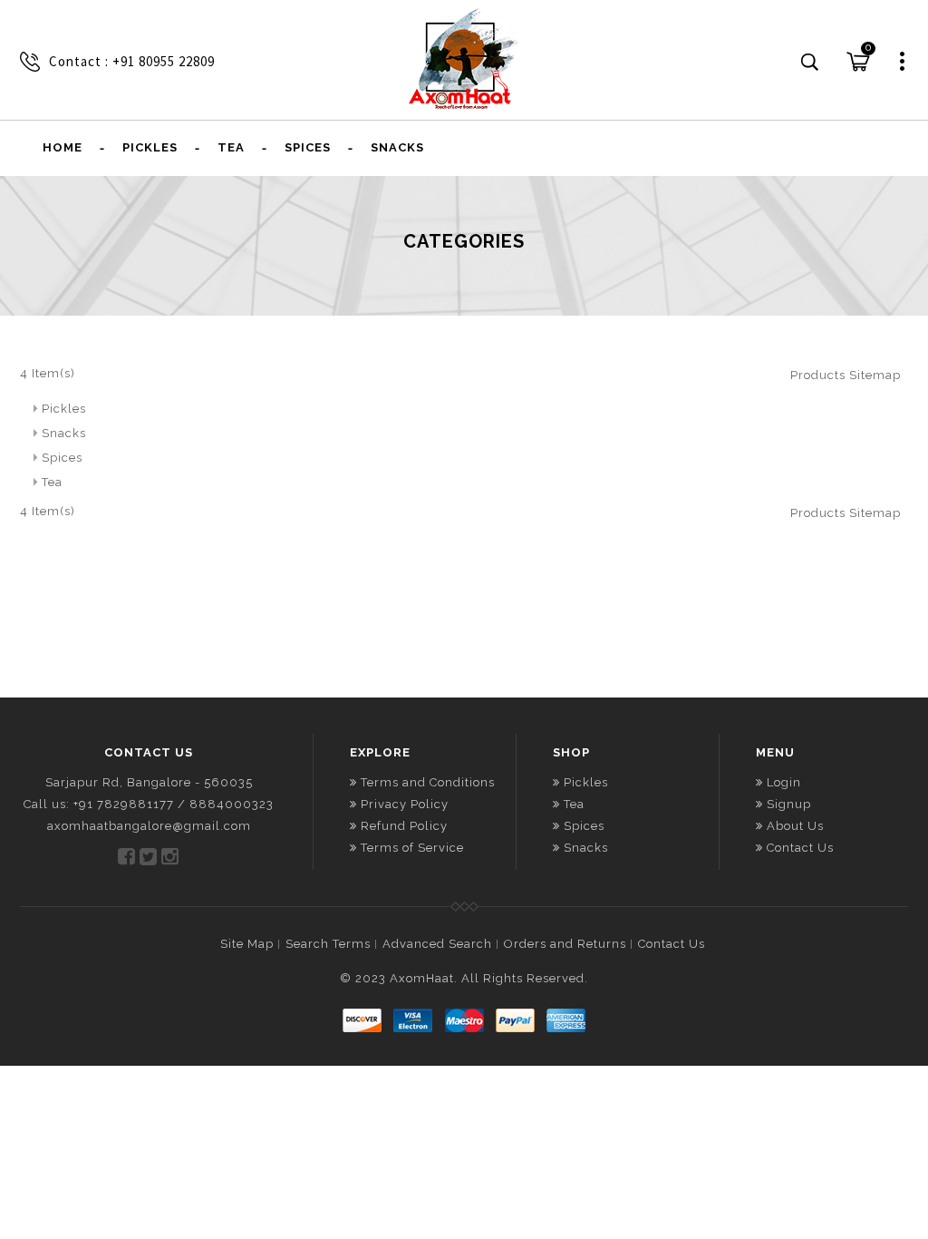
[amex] (565, 1020)
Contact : (80, 61)
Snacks (64, 433)
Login (784, 782)
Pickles (64, 408)
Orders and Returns (565, 944)
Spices (62, 457)
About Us (795, 826)
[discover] (362, 1020)
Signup (789, 804)
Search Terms (328, 944)
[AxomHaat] (463, 59)
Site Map (247, 944)
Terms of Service (412, 847)
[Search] (810, 62)
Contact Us (800, 847)
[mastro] (464, 1020)
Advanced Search (437, 944)
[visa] (413, 1020)
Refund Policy (404, 826)
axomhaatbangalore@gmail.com (149, 826)
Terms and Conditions (428, 782)
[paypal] (515, 1020)
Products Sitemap (845, 375)
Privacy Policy (405, 804)
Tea (52, 482)
